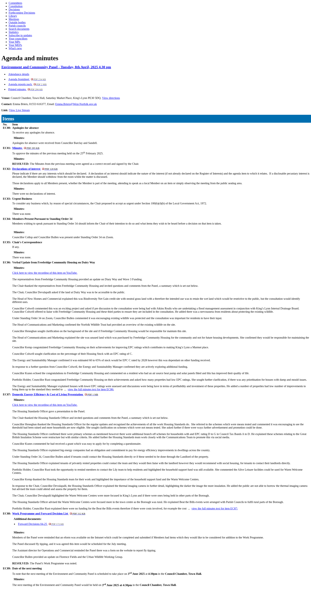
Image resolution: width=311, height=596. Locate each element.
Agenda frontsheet (27, 79)
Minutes (25, 147)
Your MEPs (15, 45)
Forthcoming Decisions (22, 12)
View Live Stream (19, 110)
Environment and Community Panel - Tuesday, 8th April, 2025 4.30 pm (56, 67)
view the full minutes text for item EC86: (91, 389)
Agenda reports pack (27, 84)
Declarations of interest (35, 168)
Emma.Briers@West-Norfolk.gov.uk (76, 104)
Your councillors (18, 38)
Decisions (14, 9)
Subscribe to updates (20, 35)
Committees (15, 2)
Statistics (14, 32)
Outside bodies (17, 22)
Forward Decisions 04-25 (41, 523)
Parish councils (17, 25)
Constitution (15, 6)
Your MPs (14, 41)
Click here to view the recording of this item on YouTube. (44, 272)
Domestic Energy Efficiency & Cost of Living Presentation (55, 394)
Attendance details (18, 74)
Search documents (19, 28)
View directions (111, 97)
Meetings (14, 19)
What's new (15, 48)
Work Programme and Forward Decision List (48, 513)
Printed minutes (25, 89)
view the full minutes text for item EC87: (214, 508)
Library (13, 15)
